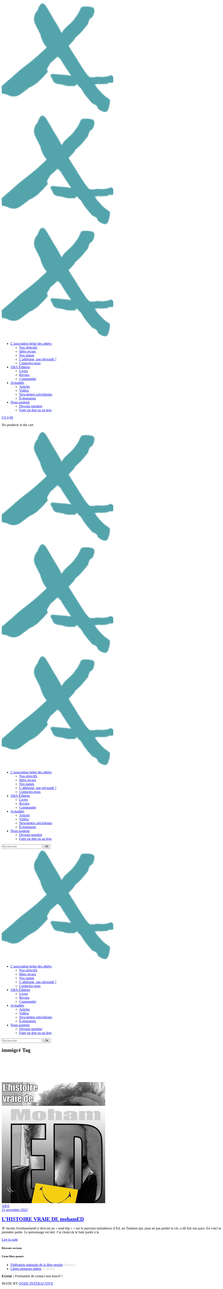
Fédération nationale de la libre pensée (36, 1265)
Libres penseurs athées (25, 1269)
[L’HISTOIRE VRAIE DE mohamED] (53, 1202)
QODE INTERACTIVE (36, 1283)
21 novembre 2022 (15, 1210)
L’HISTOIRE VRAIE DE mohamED (43, 1219)
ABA (5, 1206)
